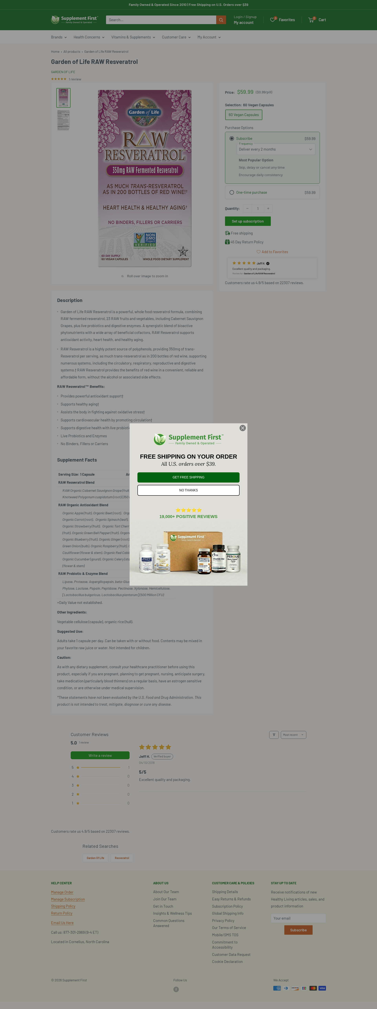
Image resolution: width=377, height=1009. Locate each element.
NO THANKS (188, 490)
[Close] (242, 428)
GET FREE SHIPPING (188, 477)
